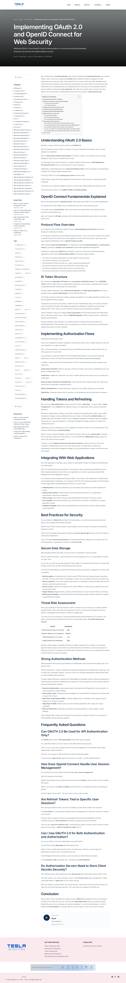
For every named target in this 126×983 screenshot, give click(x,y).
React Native (19, 366)
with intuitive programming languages (88, 358)
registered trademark (79, 418)
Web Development (21, 394)
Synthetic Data (20, 386)
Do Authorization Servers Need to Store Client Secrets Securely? (63, 130)
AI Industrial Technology (20, 113)
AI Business (17, 88)
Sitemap (24, 976)
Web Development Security (21, 194)
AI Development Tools (20, 99)
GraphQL (18, 309)
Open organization (49, 483)
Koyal (15, 56)
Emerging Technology (20, 169)
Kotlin (18, 345)
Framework (19, 301)
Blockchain (19, 265)
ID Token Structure (51, 105)
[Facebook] (112, 978)
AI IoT (15, 118)
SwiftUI (29, 382)
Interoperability (20, 337)
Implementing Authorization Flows (53, 107)
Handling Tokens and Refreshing (53, 109)
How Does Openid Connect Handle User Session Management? (63, 125)
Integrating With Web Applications (53, 111)
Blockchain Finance (19, 144)
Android (18, 253)
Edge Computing (20, 285)
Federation (19, 293)
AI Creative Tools (18, 91)
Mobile (18, 357)
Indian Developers (21, 317)
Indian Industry (20, 321)
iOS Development (20, 341)
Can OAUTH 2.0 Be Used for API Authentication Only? (60, 123)
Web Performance (21, 398)
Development (19, 277)
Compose (18, 273)
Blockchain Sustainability (21, 163)
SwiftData (18, 382)
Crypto (28, 273)
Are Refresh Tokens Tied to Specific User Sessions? (59, 127)
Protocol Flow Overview (52, 103)
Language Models (21, 349)
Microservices (20, 353)
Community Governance (22, 269)
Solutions (19, 374)
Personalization (20, 362)
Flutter (18, 297)
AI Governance (20, 244)
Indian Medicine (20, 325)
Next (26, 357)
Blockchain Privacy (19, 152)
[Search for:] (24, 77)
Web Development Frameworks (22, 182)
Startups (18, 378)
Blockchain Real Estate (20, 155)
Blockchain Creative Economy (22, 130)
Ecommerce (19, 281)
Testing (18, 390)
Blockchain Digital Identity (21, 135)
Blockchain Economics (20, 141)
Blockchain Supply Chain (21, 160)
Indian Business (20, 313)
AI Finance (17, 107)
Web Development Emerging (22, 180)
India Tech (19, 333)
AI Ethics (16, 105)
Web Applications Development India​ (56, 956)
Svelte (28, 378)
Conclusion (46, 132)
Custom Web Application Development (86, 247)
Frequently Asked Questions (51, 121)
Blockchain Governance (20, 146)
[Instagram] (115, 978)
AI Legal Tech (17, 124)
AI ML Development (51, 951)
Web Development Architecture (22, 177)
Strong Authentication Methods (54, 119)
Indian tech (19, 329)
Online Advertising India (52, 946)
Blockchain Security (19, 157)
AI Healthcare (17, 110)
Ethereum (18, 289)
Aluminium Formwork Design (92, 946)
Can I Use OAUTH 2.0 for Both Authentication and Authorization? (63, 129)
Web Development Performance (23, 191)
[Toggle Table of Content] (78, 96)
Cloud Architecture (19, 166)
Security (27, 370)
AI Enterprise (17, 102)
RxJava (17, 370)
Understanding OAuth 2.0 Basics (52, 99)
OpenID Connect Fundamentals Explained (55, 101)
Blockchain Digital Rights (21, 138)
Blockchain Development (21, 132)
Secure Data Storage (51, 115)
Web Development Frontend (21, 185)
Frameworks (19, 305)
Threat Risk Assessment (52, 117)
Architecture (19, 261)
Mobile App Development (21, 171)
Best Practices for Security (51, 113)
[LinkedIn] (118, 978)
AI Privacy (16, 127)
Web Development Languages (22, 188)
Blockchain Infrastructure (21, 149)
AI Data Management (20, 93)
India (27, 309)
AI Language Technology (21, 121)
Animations (19, 257)
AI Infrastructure (18, 116)
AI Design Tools (18, 96)
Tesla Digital (38, 56)
